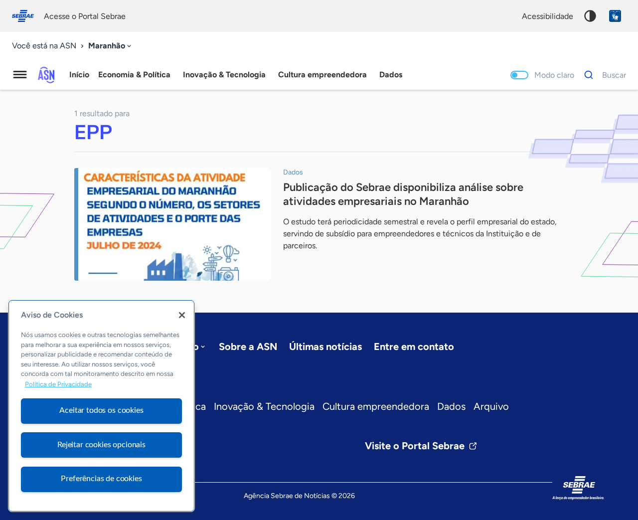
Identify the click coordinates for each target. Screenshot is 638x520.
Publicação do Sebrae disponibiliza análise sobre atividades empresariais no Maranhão (403, 194)
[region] (101, 406)
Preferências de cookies (101, 479)
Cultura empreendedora (375, 406)
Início (79, 74)
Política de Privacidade (58, 384)
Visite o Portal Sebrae (415, 445)
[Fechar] (182, 315)
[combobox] (110, 46)
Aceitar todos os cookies (101, 410)
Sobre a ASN (248, 346)
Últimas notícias (325, 346)
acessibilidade (547, 16)
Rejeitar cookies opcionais (101, 445)
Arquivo (491, 406)
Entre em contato (414, 346)
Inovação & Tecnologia (264, 406)
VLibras (615, 16)
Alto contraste (590, 16)
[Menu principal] (20, 75)
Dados (451, 406)
